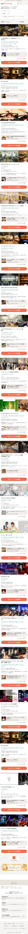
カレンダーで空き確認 (15, 62)
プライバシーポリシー (20, 923)
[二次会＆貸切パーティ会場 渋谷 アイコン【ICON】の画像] (14, 30)
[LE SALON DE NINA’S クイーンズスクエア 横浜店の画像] (14, 321)
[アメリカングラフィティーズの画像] (14, 238)
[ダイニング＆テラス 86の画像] (14, 527)
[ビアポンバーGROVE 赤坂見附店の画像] (14, 820)
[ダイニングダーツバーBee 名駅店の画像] (14, 696)
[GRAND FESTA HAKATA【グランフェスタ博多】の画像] (14, 198)
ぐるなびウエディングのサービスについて (10, 928)
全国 (15, 887)
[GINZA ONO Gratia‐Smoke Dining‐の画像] (14, 279)
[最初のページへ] (4, 857)
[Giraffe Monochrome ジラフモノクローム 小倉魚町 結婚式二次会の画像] (14, 653)
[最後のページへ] (23, 857)
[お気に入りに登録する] (25, 36)
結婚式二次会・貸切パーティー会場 (7, 887)
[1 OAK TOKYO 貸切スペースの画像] (14, 779)
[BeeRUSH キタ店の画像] (14, 568)
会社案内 (5, 923)
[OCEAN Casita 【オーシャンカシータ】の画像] (14, 156)
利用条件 (13, 923)
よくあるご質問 (22, 928)
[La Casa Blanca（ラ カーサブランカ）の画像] (14, 405)
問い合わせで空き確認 (15, 268)
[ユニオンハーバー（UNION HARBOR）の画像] (14, 364)
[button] (14, 898)
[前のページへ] (7, 857)
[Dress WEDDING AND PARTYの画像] (14, 115)
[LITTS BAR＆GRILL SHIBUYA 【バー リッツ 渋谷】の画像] (14, 610)
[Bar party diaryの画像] (14, 73)
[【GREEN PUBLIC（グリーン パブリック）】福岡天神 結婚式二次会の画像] (14, 447)
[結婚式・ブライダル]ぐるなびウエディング (8, 886)
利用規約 (9, 923)
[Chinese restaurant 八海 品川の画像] (14, 490)
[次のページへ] (20, 857)
